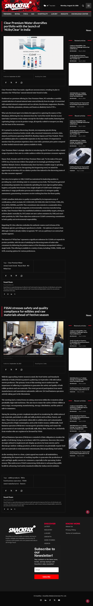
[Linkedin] (11, 294)
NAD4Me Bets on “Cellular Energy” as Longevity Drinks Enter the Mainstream (78, 94)
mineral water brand (10, 266)
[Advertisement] (80, 74)
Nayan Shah (22, 266)
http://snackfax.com (8, 284)
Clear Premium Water (15, 263)
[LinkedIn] (45, 600)
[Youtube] (59, 600)
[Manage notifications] (87, 601)
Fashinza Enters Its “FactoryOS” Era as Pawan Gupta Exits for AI (79, 103)
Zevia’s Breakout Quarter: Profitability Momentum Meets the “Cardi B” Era (79, 57)
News (88, 30)
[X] (11, 82)
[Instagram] (8, 294)
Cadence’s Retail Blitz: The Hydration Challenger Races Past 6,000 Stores (79, 47)
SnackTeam (8, 282)
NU (28, 266)
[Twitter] (54, 600)
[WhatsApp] (21, 82)
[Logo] (21, 5)
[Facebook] (6, 82)
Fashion (72, 106)
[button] (83, 5)
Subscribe (46, 577)
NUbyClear (7, 269)
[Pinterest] (16, 82)
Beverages (73, 51)
